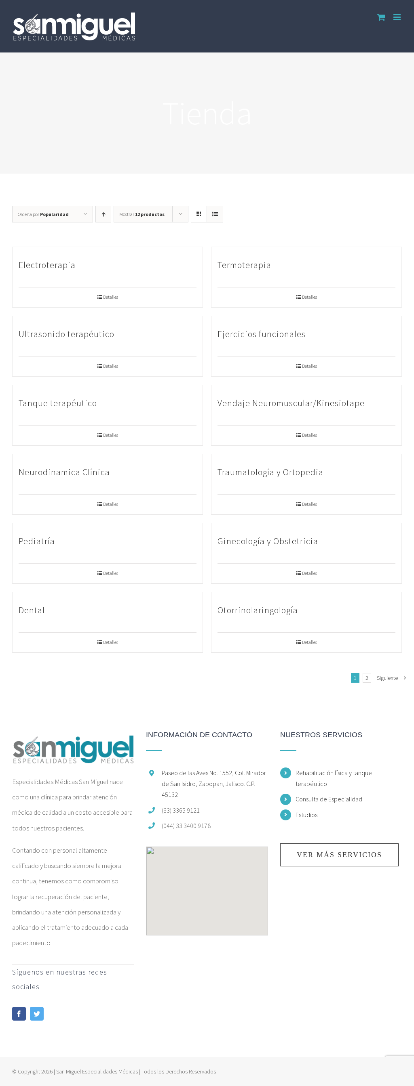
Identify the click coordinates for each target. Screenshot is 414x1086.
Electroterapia (47, 264)
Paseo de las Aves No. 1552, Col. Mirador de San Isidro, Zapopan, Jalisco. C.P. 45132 (214, 784)
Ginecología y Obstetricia (268, 541)
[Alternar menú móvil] (397, 17)
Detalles (110, 297)
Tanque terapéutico (58, 403)
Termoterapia (244, 264)
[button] (207, 886)
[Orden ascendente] (103, 214)
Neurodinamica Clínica (64, 472)
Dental (32, 610)
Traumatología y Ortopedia (270, 472)
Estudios (306, 815)
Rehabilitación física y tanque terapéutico (334, 778)
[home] (73, 738)
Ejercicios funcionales (262, 334)
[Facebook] (19, 1014)
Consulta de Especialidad (329, 799)
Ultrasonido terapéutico (66, 334)
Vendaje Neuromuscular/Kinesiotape (291, 403)
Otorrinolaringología (258, 610)
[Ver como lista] (215, 214)
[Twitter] (37, 1014)
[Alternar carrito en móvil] (381, 17)
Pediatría (37, 541)
